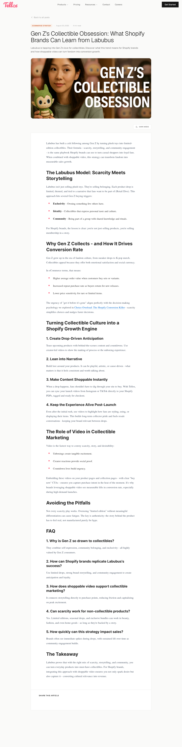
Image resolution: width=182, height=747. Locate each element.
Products (61, 4)
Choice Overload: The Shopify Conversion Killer (99, 307)
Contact (106, 4)
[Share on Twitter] (51, 702)
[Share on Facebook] (42, 702)
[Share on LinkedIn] (59, 702)
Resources (90, 4)
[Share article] (68, 702)
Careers (118, 4)
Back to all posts (41, 17)
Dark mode (144, 127)
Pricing (76, 4)
